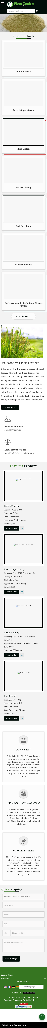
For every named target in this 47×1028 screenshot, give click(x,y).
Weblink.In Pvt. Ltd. (34, 1000)
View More (22, 528)
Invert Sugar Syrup (23, 110)
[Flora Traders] (20, 4)
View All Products (23, 316)
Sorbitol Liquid (23, 226)
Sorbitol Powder (23, 264)
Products (5, 978)
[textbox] (21, 11)
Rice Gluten (23, 149)
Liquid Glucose (23, 71)
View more (10, 407)
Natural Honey (23, 187)
